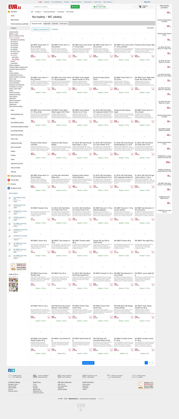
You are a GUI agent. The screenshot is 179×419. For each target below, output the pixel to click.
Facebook (85, 387)
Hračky (13, 118)
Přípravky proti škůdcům (16, 85)
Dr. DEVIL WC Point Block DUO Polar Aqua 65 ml (81, 274)
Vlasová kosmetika (15, 100)
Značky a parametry (40, 29)
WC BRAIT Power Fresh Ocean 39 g (101, 307)
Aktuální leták (12, 386)
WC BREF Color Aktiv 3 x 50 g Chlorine (40, 78)
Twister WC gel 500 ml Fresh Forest (101, 241)
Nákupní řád (36, 389)
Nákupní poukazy (16, 176)
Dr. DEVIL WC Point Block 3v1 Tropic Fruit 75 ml (61, 209)
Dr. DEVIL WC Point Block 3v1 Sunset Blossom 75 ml (102, 176)
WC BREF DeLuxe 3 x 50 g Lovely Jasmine (123, 209)
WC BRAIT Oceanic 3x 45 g (103, 273)
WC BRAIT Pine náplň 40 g (144, 241)
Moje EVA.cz (61, 384)
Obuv (11, 71)
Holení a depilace (14, 65)
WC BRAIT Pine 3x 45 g (39, 306)
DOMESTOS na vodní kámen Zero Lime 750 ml (164, 157)
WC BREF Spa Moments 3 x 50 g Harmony (144, 209)
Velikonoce (12, 98)
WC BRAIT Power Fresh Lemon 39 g (80, 307)
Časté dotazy (86, 384)
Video (12, 159)
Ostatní (13, 61)
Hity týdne (14, 11)
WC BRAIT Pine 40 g (59, 273)
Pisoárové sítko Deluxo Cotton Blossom (80, 176)
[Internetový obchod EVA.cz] (19, 6)
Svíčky (11, 90)
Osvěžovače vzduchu (16, 75)
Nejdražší (55, 23)
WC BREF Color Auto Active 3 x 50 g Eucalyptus (61, 78)
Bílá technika (15, 20)
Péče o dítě (12, 79)
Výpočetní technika (17, 163)
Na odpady (14, 49)
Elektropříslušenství (17, 114)
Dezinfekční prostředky (18, 40)
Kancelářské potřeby (17, 122)
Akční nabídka (12, 387)
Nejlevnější (47, 23)
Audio (12, 16)
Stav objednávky (57, 2)
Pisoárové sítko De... (20, 205)
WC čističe (15, 57)
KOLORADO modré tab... (19, 198)
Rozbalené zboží (16, 188)
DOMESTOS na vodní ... (21, 211)
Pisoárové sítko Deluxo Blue (145, 45)
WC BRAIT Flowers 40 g (122, 241)
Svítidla (13, 155)
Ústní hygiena (13, 96)
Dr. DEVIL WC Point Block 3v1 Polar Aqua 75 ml (144, 144)
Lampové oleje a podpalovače (18, 67)
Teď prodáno (88, 2)
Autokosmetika (13, 32)
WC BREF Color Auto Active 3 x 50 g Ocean (40, 111)
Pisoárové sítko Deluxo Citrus (164, 34)
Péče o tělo (14, 139)
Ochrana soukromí (38, 392)
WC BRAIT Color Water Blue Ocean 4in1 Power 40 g (144, 78)
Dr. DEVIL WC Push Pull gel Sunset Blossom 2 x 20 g (123, 144)
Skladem (55, 29)
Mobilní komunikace (17, 135)
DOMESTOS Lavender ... (20, 236)
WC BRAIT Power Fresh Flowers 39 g (39, 274)
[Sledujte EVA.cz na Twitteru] (13, 370)
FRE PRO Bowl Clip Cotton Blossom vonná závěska (61, 307)
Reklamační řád (37, 391)
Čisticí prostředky (14, 38)
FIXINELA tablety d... (20, 217)
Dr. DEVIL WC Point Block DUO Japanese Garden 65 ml (123, 177)
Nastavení (61, 387)
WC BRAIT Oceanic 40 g (39, 208)
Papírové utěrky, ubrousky (17, 77)
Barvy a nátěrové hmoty (16, 36)
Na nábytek (14, 47)
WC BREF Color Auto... (20, 223)
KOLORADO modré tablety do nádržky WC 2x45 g (164, 130)
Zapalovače (12, 104)
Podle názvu (63, 23)
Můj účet (147, 2)
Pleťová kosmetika (14, 81)
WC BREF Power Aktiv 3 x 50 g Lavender (40, 46)
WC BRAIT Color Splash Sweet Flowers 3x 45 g (80, 78)
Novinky (46, 2)
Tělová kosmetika (14, 92)
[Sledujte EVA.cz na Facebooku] (9, 370)
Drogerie (13, 28)
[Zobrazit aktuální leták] (13, 284)
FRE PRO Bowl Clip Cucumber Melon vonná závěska (101, 340)
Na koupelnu (14, 43)
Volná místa (97, 2)
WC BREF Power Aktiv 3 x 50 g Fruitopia (40, 176)
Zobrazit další (88, 363)
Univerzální (14, 63)
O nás (34, 384)
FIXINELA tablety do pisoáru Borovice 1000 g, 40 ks (164, 171)
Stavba (13, 151)
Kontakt (66, 2)
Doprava (35, 387)
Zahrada (13, 172)
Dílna (12, 110)
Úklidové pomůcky (15, 94)
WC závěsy (15, 59)
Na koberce (14, 42)
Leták (40, 2)
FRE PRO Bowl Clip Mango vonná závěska (123, 307)
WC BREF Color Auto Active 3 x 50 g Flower (82, 46)
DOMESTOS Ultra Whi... (21, 229)
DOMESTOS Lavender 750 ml (164, 211)
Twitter (85, 389)
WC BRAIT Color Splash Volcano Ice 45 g (143, 307)
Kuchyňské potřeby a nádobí (19, 127)
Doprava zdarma (76, 2)
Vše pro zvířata (13, 102)
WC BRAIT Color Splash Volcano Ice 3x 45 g (80, 111)
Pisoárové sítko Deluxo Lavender (164, 20)
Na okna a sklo (15, 51)
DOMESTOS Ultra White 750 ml (164, 197)
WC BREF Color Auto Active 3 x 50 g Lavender (124, 46)
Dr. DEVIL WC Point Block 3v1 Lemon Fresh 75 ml (81, 209)
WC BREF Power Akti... (20, 255)
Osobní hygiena (14, 73)
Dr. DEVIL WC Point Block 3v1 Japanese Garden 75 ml (103, 111)
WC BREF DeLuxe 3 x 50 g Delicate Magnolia (102, 209)
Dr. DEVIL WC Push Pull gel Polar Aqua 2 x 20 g (81, 144)
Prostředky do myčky (15, 87)
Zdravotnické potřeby (16, 106)
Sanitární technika (16, 143)
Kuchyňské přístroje (17, 131)
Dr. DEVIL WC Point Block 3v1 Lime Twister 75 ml (102, 144)
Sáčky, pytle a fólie (15, 88)
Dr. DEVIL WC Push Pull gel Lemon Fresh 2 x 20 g (144, 176)
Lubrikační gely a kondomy (17, 69)
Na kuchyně (14, 45)
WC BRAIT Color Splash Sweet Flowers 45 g (39, 339)
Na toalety (14, 55)
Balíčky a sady (13, 34)
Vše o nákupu (107, 2)
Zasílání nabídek (62, 389)
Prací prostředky (14, 83)
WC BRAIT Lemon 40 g (39, 241)
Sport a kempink (16, 147)
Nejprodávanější (37, 23)
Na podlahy (14, 53)
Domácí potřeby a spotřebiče (20, 24)
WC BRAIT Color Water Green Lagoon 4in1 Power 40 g (61, 112)
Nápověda (85, 386)
